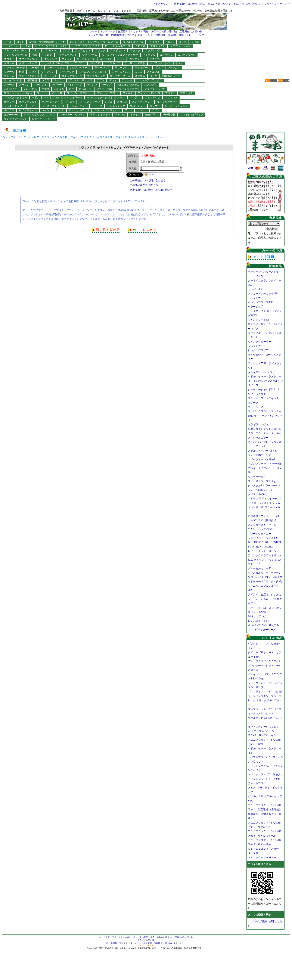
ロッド (20, 41)
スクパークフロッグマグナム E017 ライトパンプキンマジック (266, 416)
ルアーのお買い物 (161, 31)
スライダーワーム (120, 76)
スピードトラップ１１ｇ (263, 481)
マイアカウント (162, 3)
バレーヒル (30, 88)
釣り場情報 (117, 35)
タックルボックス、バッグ (39, 114)
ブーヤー (42, 93)
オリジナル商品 (140, 31)
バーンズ (107, 84)
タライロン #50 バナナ (262, 372)
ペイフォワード (73, 97)
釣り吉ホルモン (171, 76)
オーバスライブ (86, 59)
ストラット (50, 76)
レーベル (59, 110)
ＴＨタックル (157, 46)
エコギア (9, 59)
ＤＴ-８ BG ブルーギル (262, 735)
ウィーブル (149, 54)
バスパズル (150, 84)
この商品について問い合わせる (148, 180)
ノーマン (24, 84)
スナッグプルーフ (72, 76)
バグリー (57, 84)
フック (128, 110)
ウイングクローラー (259, 341)
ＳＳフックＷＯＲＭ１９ (262, 857)
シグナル (9, 71)
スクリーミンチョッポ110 (262, 293)
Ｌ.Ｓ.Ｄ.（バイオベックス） (51, 46)
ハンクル (59, 88)
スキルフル (153, 71)
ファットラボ (104, 88)
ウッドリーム (89, 54)
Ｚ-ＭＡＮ (52, 50)
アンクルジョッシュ (15, 54)
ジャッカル (173, 67)
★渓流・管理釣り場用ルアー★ (47, 41)
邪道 (21, 71)
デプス (101, 80)
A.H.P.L (170, 41)
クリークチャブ (28, 63)
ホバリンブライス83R (260, 302)
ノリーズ (9, 84)
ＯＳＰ (96, 46)
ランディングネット (15, 118)
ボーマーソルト (28, 101)
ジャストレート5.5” (259, 319)
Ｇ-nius (195, 41)
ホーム (93, 31)
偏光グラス (151, 114)
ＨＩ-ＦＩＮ (11, 46)
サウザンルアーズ (79, 67)
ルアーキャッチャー (43, 118)
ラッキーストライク (53, 106)
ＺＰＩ (36, 50)
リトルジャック (116, 106)
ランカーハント (78, 106)
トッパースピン (257, 289)
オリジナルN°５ (257, 612)
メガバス (122, 101)
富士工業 (57, 93)
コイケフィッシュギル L (262, 459)
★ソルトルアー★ (133, 41)
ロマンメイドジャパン (107, 110)
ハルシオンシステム (128, 84)
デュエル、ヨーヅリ (80, 80)
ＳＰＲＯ (140, 46)
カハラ (121, 59)
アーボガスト (117, 50)
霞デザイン (105, 59)
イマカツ (47, 54)
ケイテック (156, 63)
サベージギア (102, 67)
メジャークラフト (142, 101)
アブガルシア (153, 50)
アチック (100, 50)
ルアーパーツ (11, 114)
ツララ (45, 80)
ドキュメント (145, 35)
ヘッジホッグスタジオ (100, 97)
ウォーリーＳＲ (258, 476)
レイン (45, 110)
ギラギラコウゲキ (259, 424)
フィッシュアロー (107, 93)
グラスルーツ (112, 63)
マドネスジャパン (89, 101)
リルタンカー (255, 345)
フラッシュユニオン (128, 88)
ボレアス (135, 97)
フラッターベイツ (154, 88)
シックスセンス (121, 71)
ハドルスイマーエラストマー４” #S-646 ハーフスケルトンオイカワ (265, 381)
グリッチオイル (51, 63)
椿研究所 (32, 80)
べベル (121, 97)
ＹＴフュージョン (180, 46)
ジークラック (66, 71)
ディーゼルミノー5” (260, 568)
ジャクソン (47, 71)
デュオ (113, 80)
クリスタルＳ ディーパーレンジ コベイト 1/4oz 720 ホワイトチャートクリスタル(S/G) (265, 577)
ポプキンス (171, 97)
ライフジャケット (100, 114)
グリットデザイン (74, 63)
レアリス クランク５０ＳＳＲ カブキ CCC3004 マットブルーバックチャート (123, 137)
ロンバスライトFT (258, 620)
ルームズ (9, 110)
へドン (36, 97)
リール (8, 41)
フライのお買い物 (98, 35)
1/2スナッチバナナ (258, 616)
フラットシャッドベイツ (18, 93)
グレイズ (95, 63)
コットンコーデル (14, 67)
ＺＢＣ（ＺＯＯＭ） (15, 50)
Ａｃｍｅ (155, 41)
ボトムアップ (152, 97)
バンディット (11, 88)
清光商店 (140, 76)
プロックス (186, 93)
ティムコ (59, 80)
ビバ (71, 88)
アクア (66, 50)
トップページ (107, 31)
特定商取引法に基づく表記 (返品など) (151, 189)
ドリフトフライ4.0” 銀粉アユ (265, 774)
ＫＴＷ (26, 46)
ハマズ (45, 88)
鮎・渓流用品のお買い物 (188, 31)
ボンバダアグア (51, 101)
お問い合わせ (186, 35)
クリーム (9, 63)
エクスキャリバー (29, 59)
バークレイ (40, 84)
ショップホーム (12, 137)
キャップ (135, 114)
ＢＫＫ (183, 41)
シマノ (33, 71)
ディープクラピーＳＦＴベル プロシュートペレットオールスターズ (266, 666)
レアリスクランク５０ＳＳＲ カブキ (55, 137)
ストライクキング (29, 76)
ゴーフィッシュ (56, 67)
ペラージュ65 (255, 306)
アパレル (120, 114)
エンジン (67, 59)
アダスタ (135, 50)
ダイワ (154, 76)
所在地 (172, 35)
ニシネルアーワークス (149, 80)
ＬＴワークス (80, 46)
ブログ (130, 35)
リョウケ (155, 106)
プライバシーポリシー (277, 3)
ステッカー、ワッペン (72, 114)
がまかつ (154, 59)
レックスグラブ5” (259, 350)
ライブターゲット (167, 101)
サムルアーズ (142, 67)
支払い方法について (219, 3)
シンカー (142, 110)
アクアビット (82, 50)
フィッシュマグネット (80, 93)
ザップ (159, 67)
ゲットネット (175, 63)
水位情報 (160, 35)
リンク (200, 35)
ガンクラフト (137, 59)
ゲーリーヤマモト (135, 63)
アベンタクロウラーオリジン (266, 555)
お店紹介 (123, 31)
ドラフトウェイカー (259, 298)
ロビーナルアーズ (79, 110)
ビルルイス (85, 88)
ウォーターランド (67, 54)
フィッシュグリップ (191, 114)
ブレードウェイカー (259, 533)
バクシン (92, 84)
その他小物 (169, 114)
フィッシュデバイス (149, 93)
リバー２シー (137, 106)
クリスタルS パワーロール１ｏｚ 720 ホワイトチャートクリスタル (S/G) (264, 490)
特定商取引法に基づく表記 (189, 3)
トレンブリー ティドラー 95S (265, 463)
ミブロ (108, 101)
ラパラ (33, 106)
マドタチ (69, 101)
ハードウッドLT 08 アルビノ (265, 607)
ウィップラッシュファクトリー (120, 54)
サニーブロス (122, 67)
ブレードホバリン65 (259, 454)
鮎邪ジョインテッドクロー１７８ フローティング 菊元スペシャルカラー (264, 433)
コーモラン (35, 67)
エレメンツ (50, 59)
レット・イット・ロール (262, 550)
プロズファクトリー (15, 97)
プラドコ (170, 93)
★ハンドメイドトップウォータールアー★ (93, 41)
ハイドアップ (74, 84)
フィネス (127, 93)
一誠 (34, 54)
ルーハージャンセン (176, 106)
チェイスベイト (13, 80)
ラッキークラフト (14, 106)
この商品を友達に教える (144, 185)
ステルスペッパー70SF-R (262, 450)
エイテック (166, 54)
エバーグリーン (187, 54)
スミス (138, 71)
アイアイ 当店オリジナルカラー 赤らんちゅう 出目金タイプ (265, 599)
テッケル (127, 80)
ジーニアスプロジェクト (93, 71)
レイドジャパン (28, 110)
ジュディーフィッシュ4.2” (263, 537)
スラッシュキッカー (259, 407)
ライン (156, 110)
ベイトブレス (52, 97)
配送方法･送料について (247, 3)
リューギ (97, 106)
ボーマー (9, 101)
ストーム (9, 76)
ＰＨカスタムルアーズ (117, 46)
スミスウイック (96, 76)
